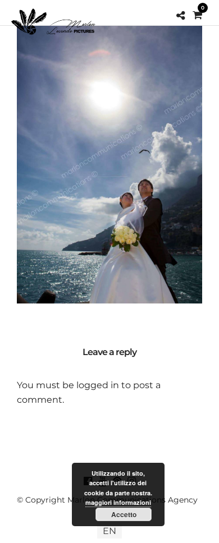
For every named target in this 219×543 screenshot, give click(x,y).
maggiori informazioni (118, 502)
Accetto (123, 514)
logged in (97, 385)
